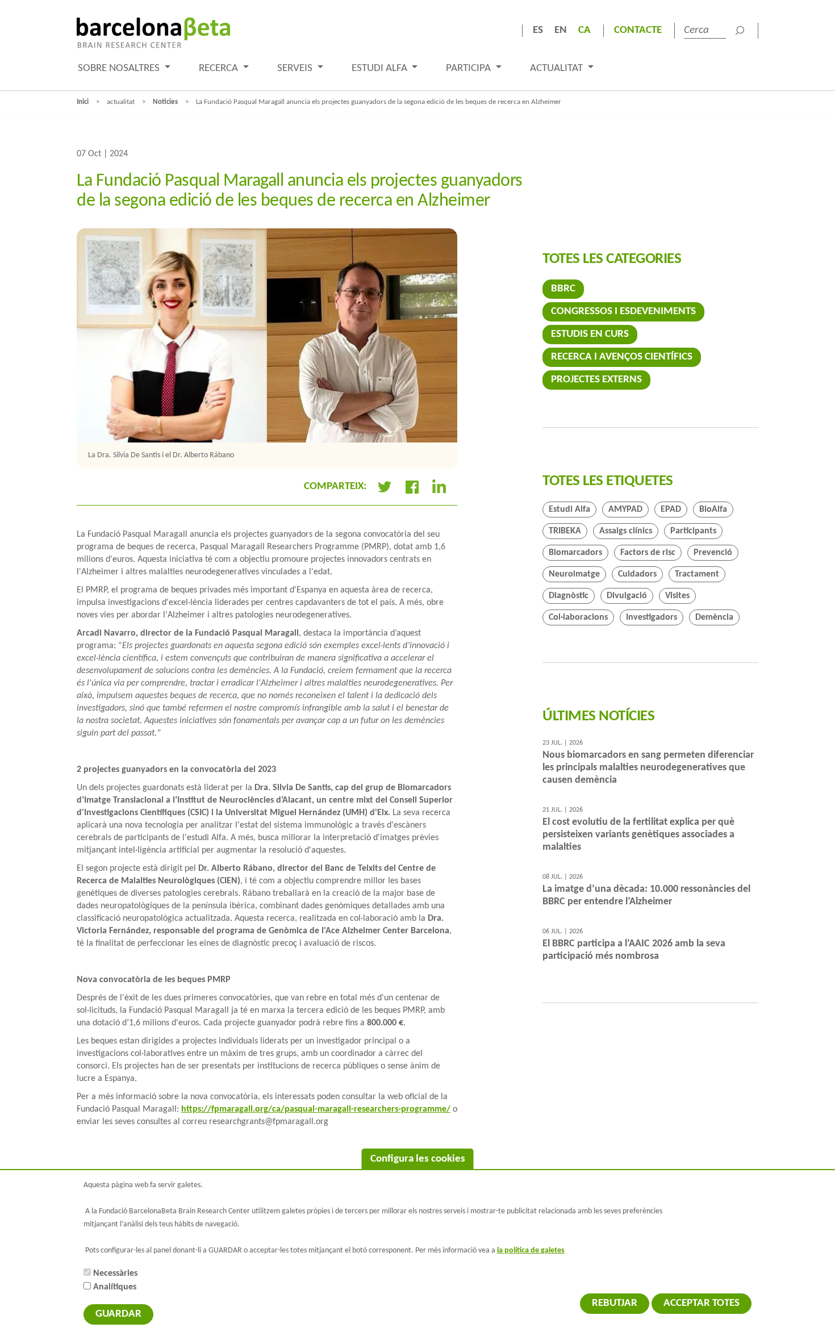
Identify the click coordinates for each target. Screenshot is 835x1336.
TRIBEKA (565, 531)
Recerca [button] (219, 68)
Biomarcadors (575, 552)
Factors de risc (647, 552)
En (560, 30)
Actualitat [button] (557, 68)
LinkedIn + (443, 487)
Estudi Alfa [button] (381, 68)
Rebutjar (614, 1303)
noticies (165, 102)
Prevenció (713, 552)
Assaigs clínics (625, 531)
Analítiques (114, 1287)
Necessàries (115, 1273)
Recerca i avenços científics (621, 357)
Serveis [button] (296, 68)
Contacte (638, 30)
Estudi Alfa (569, 509)
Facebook (412, 487)
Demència (714, 617)
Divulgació (627, 595)
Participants (693, 531)
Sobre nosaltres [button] (120, 68)
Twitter (384, 487)
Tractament (697, 574)
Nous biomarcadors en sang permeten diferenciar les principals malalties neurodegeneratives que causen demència (648, 767)
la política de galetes (531, 1250)
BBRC (563, 288)
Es (538, 30)
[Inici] (153, 32)
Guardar (118, 1314)
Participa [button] (469, 68)
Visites (677, 595)
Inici (83, 102)
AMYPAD (625, 509)
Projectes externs (596, 379)
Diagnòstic (568, 595)
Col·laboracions (578, 617)
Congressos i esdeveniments (623, 311)
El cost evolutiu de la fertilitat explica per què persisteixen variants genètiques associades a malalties (638, 834)
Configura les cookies (417, 1159)
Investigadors (651, 617)
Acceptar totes (701, 1303)
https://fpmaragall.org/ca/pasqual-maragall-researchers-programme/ (315, 1109)
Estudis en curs (590, 334)
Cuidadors (637, 574)
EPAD (671, 509)
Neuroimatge (574, 574)
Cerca (739, 30)
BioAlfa (713, 509)
